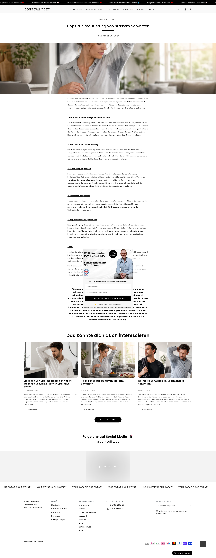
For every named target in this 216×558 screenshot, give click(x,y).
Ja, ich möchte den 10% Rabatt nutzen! (108, 298)
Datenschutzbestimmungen (123, 308)
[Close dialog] (131, 251)
